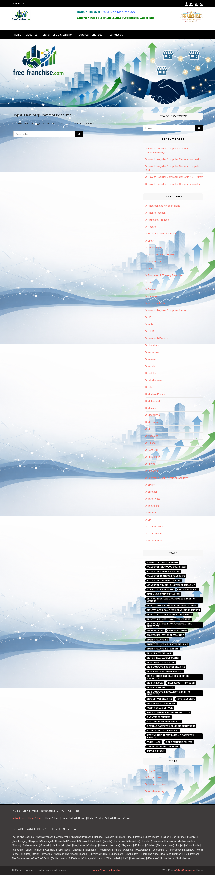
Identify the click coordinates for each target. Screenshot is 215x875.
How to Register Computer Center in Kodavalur (174, 159)
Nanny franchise (157, 640)
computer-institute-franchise (166, 567)
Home (17, 35)
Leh (150, 387)
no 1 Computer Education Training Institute (168, 693)
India (150, 324)
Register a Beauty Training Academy (168, 477)
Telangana (153, 505)
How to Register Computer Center (167, 310)
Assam (152, 226)
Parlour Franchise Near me (164, 721)
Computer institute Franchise (166, 576)
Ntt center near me (159, 699)
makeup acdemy (178, 630)
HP (149, 317)
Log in (151, 770)
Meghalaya (154, 414)
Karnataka (153, 352)
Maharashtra (155, 401)
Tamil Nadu (154, 498)
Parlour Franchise (158, 717)
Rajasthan (153, 470)
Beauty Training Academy (162, 233)
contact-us (18, 3)
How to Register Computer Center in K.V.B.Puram (175, 176)
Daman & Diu (155, 261)
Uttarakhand (155, 533)
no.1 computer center (161, 662)
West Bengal (155, 540)
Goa (150, 282)
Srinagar (152, 491)
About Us (31, 35)
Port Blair (153, 449)
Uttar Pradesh (156, 751)
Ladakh (152, 373)
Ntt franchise (186, 699)
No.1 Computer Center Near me (166, 667)
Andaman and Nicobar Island (164, 205)
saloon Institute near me (163, 730)
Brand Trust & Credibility (57, 35)
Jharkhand (153, 345)
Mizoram (153, 422)
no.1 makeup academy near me (165, 671)
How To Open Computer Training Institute (173, 610)
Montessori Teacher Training (165, 635)
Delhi (150, 268)
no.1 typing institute (160, 687)
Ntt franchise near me (161, 703)
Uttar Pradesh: (156, 526)
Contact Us (116, 35)
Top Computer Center (179, 742)
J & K (151, 331)
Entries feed (155, 777)
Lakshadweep (155, 380)
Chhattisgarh (155, 247)
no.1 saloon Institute (181, 683)
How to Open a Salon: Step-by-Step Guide (172, 605)
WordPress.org (156, 791)
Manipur (152, 408)
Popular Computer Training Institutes (171, 726)
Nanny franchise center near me (167, 644)
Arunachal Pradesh (158, 219)
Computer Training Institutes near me (171, 585)
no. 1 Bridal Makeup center (163, 658)
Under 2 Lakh (35, 818)
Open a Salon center (160, 708)
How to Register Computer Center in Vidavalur (174, 184)
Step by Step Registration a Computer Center (170, 736)
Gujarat (152, 289)
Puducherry (154, 456)
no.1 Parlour (155, 683)
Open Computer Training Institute (168, 712)
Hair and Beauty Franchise (163, 594)
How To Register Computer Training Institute (169, 625)
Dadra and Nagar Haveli (161, 254)
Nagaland (153, 436)
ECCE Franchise (188, 589)
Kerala (151, 366)
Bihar (151, 240)
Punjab (151, 463)
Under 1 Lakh (19, 818)
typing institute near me (162, 746)
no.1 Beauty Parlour (159, 653)
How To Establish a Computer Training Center (171, 600)
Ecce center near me (160, 589)
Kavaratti (153, 359)
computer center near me (163, 571)
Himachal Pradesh (158, 303)
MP (149, 428)
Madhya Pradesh (157, 394)
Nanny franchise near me (162, 649)
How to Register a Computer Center (169, 614)
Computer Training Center (164, 580)
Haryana (152, 296)
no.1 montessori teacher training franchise (168, 677)
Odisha (152, 442)
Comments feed (157, 784)
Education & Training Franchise (165, 275)
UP (149, 519)
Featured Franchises (89, 35)
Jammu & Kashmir (158, 338)
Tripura (152, 512)
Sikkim (151, 484)
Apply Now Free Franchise (107, 870)
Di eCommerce (186, 870)
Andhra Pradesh (157, 212)
